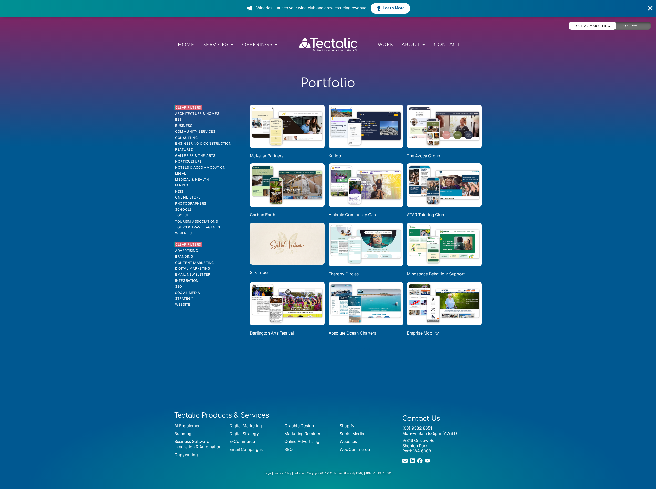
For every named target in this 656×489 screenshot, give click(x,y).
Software (632, 26)
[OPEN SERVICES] (232, 45)
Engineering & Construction (203, 143)
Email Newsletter (192, 274)
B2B (178, 119)
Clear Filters (188, 107)
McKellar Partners (266, 155)
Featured (184, 149)
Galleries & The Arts (195, 156)
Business (183, 126)
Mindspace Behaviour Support (436, 273)
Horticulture (188, 161)
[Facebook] (420, 460)
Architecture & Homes (197, 114)
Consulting (186, 138)
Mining (181, 185)
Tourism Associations (196, 221)
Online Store (188, 197)
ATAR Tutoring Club (425, 214)
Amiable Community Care (353, 214)
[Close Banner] (650, 8)
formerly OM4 (353, 473)
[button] (366, 349)
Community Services (195, 131)
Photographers (190, 203)
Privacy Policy (282, 473)
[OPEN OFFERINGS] (276, 45)
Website (182, 304)
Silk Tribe (259, 272)
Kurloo (335, 155)
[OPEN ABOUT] (424, 45)
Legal (180, 173)
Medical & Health (192, 179)
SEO (178, 286)
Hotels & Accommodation (200, 167)
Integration (187, 281)
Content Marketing (194, 263)
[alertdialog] (328, 8)
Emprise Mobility (423, 333)
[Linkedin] (412, 460)
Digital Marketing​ (192, 268)
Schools (183, 209)
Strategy (184, 298)
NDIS (179, 191)
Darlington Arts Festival (272, 333)
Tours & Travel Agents (197, 227)
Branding (184, 256)
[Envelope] (405, 460)
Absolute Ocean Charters (352, 333)
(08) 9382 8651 (417, 428)
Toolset (183, 215)
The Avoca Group (423, 155)
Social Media (187, 293)
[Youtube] (427, 460)
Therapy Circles (344, 273)
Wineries (183, 233)
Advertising (186, 251)
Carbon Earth (262, 214)
